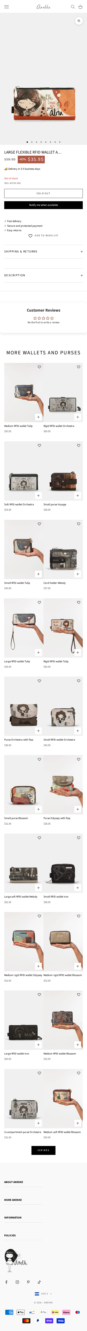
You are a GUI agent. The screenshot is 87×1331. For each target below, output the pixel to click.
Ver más (43, 1150)
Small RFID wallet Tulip (17, 583)
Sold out (43, 193)
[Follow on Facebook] (6, 1282)
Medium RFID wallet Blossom (60, 1054)
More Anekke (13, 1200)
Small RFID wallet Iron (56, 897)
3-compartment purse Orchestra (22, 1132)
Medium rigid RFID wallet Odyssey (23, 975)
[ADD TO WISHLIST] (39, 367)
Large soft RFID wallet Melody (20, 897)
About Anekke (13, 1182)
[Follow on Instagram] (17, 1282)
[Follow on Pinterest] (28, 1282)
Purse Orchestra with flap (18, 740)
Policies (10, 1235)
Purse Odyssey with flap (57, 818)
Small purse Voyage (55, 504)
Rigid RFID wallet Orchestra (59, 426)
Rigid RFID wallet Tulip (56, 661)
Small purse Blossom (16, 818)
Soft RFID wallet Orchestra (19, 504)
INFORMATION (13, 1218)
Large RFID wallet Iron (16, 1054)
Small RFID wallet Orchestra (59, 740)
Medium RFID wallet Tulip (18, 426)
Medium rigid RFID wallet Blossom (63, 975)
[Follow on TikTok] (39, 1282)
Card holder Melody (55, 583)
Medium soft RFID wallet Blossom (62, 1132)
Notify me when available (43, 205)
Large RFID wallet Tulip (17, 661)
